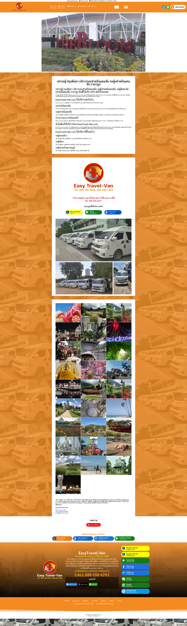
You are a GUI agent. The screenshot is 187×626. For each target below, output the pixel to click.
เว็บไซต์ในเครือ (131, 591)
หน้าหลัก (67, 601)
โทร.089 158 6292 (132, 548)
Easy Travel (112, 211)
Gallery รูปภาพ (75, 601)
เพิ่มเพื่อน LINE (93, 213)
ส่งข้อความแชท (103, 538)
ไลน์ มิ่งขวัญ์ (130, 560)
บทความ (119, 601)
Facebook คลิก (130, 567)
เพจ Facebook (82, 538)
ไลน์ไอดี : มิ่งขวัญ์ (125, 538)
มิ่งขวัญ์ (92, 211)
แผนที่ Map (85, 601)
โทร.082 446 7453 (132, 554)
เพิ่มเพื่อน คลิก (129, 580)
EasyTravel (130, 566)
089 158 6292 (179, 7)
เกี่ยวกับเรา (103, 601)
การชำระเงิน (95, 601)
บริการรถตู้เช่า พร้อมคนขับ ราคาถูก (104, 603)
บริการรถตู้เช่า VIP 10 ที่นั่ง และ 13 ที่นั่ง (83, 603)
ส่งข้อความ (129, 572)
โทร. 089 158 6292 (75, 211)
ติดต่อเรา (72, 213)
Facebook (111, 213)
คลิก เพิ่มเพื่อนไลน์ (123, 539)
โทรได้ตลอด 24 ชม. (130, 549)
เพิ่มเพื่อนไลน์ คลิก (130, 561)
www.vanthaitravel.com (131, 592)
